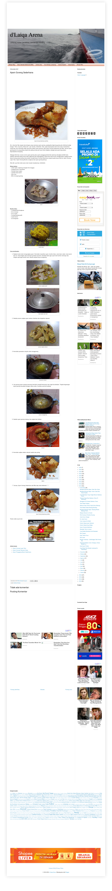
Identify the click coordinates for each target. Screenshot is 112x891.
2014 (80, 579)
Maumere (68, 805)
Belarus (25, 796)
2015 (80, 577)
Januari (82, 572)
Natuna (41, 807)
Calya (35, 797)
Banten (92, 794)
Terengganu (55, 817)
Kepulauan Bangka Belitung (85, 802)
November (82, 552)
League (83, 804)
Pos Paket (23, 812)
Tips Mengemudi (70, 817)
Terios (59, 817)
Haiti (85, 799)
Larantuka (77, 804)
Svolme (30, 817)
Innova (17, 800)
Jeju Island (66, 800)
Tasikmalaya (39, 817)
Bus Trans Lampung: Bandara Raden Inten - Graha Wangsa (92, 453)
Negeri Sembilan (47, 807)
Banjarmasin (68, 794)
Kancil (44, 802)
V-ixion (38, 819)
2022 (80, 475)
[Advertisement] (56, 14)
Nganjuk (52, 807)
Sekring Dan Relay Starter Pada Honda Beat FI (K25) (93, 433)
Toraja (75, 817)
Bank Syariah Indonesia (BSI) (83, 794)
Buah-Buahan (71, 796)
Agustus (82, 558)
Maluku (52, 805)
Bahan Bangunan (33, 794)
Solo (101, 814)
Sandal (26, 814)
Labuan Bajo (60, 804)
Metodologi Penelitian (90, 805)
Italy (41, 800)
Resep (18, 582)
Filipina (35, 799)
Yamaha (72, 819)
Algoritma (55, 793)
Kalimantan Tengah (17, 802)
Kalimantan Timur (24, 802)
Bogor (46, 796)
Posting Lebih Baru (15, 689)
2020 (80, 479)
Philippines (92, 810)
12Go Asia (89, 256)
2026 (80, 467)
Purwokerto (53, 812)
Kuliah (47, 804)
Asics (20, 794)
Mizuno (11, 807)
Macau (24, 805)
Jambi (47, 800)
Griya (79, 799)
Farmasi (24, 799)
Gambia (55, 799)
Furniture (49, 799)
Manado (60, 805)
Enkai (19, 799)
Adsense (20, 793)
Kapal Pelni (55, 802)
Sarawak (30, 814)
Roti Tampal (83, 533)
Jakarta (44, 800)
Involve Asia (33, 800)
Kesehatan (14, 804)
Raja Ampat (67, 812)
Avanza (27, 794)
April (81, 566)
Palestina (65, 809)
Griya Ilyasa (71, 64)
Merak (78, 805)
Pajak (42, 809)
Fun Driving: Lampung (50, 64)
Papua (76, 809)
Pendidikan (47, 811)
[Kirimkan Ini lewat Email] (31, 581)
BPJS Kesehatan (50, 796)
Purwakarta (48, 812)
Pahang (39, 809)
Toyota (85, 817)
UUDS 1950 (30, 819)
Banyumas (97, 794)
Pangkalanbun (72, 809)
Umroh (11, 819)
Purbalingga (43, 812)
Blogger (67, 872)
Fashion (28, 799)
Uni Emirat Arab (16, 819)
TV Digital (99, 817)
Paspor (24, 810)
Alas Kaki (35, 793)
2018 (80, 483)
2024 (80, 471)
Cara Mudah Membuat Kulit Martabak (89, 531)
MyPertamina (32, 807)
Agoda (26, 793)
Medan (71, 805)
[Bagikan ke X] (34, 581)
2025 (80, 469)
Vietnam (46, 819)
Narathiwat (37, 807)
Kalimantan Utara (31, 802)
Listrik (11, 805)
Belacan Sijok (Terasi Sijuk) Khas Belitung (90, 505)
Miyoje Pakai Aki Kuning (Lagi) (86, 264)
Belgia (28, 796)
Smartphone (92, 814)
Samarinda (23, 814)
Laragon (73, 804)
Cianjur (59, 797)
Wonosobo (58, 819)
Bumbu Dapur (27, 797)
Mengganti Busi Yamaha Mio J (92, 443)
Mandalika (64, 805)
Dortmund (88, 797)
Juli (81, 560)
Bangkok (64, 794)
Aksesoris (30, 793)
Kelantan (74, 802)
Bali (48, 794)
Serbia (64, 814)
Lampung (65, 804)
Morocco (18, 807)
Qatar (57, 812)
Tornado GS (80, 817)
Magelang (30, 805)
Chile (56, 797)
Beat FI (15, 796)
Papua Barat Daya (87, 809)
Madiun (26, 805)
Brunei (67, 796)
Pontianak (19, 812)
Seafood (34, 814)
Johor (83, 800)
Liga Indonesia (96, 804)
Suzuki (26, 817)
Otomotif (23, 809)
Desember (82, 487)
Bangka (60, 794)
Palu (68, 809)
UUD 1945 (24, 819)
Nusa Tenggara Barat (74, 807)
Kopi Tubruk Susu (84, 535)
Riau (80, 812)
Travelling (94, 817)
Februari (82, 570)
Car (87, 190)
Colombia (69, 797)
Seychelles (68, 814)
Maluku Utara (56, 805)
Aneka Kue (69, 793)
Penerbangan (65, 811)
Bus (79, 190)
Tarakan (35, 817)
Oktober (82, 554)
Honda (90, 799)
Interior (21, 800)
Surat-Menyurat (21, 817)
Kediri (70, 802)
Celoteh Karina (45, 797)
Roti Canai (82, 537)
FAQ (54, 868)
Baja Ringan (44, 794)
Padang (28, 809)
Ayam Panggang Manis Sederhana (22, 552)
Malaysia (43, 805)
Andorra (65, 793)
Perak (74, 811)
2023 (80, 473)
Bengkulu (36, 796)
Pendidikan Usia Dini (55, 811)
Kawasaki (63, 802)
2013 (80, 581)
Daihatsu (78, 797)
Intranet (28, 800)
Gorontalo (76, 799)
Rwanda (91, 812)
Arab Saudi (91, 793)
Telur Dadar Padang (84, 503)
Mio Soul (100, 805)
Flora (43, 799)
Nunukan (67, 807)
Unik (20, 819)
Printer (34, 812)
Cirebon (65, 797)
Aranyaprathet (96, 793)
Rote (82, 812)
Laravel (80, 804)
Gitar (63, 799)
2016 (80, 575)
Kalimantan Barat (94, 800)
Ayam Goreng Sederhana (86, 527)
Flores (46, 799)
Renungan (72, 812)
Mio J (96, 805)
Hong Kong (95, 799)
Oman (95, 807)
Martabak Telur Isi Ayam (86, 529)
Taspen (43, 817)
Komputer (35, 804)
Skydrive (82, 814)
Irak (36, 800)
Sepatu (57, 814)
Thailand (64, 817)
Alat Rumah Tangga (48, 793)
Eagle (92, 797)
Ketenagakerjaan (21, 804)
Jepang (74, 800)
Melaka (74, 805)
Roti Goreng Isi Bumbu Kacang (87, 515)
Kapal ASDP (49, 802)
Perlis (82, 810)
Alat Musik (39, 793)
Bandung (56, 794)
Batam (100, 794)
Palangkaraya (54, 809)
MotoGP (22, 807)
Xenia (66, 819)
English (16, 799)
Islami (38, 800)
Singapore (75, 814)
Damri (81, 797)
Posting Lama (68, 689)
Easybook (95, 797)
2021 (80, 477)
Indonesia (99, 799)
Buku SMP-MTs (20, 797)
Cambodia (39, 797)
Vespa (42, 819)
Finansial (39, 799)
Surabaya (15, 817)
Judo (86, 800)
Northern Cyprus (62, 807)
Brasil (64, 796)
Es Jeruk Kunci (83, 519)
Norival (57, 807)
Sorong (15, 815)
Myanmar (27, 807)
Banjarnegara (73, 794)
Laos (69, 804)
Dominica (84, 797)
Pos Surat (27, 812)
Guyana (82, 799)
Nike (55, 807)
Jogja (80, 800)
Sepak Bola (52, 814)
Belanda (22, 796)
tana (33, 817)
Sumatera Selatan (88, 815)
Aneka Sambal (84, 793)
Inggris (14, 800)
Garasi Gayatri (62, 64)
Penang (43, 810)
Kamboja (37, 802)
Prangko (31, 812)
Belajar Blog (12, 64)
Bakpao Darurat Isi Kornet (86, 513)
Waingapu (50, 819)
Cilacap (62, 797)
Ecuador (100, 797)
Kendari (77, 802)
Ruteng (88, 812)
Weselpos (54, 819)
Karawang (59, 802)
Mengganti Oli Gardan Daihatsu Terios (89, 501)
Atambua (23, 794)
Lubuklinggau (19, 805)
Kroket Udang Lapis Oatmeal (87, 523)
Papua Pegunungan (95, 809)
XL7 (68, 819)
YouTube (79, 819)
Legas (87, 804)
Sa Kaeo (95, 812)
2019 (80, 481)
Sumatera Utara (95, 815)
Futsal (52, 799)
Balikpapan (52, 794)
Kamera (41, 802)
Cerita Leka (39, 64)
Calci (32, 797)
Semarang (46, 814)
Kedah (67, 802)
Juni (81, 562)
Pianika (14, 812)
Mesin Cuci (82, 805)
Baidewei (39, 794)
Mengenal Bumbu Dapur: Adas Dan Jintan (90, 489)
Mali (50, 805)
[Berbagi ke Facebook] (35, 581)
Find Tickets (90, 253)
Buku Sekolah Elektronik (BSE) (25, 64)
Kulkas (56, 804)
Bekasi (19, 796)
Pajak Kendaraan (47, 809)
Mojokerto (15, 807)
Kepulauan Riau (95, 802)
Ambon (58, 793)
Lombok (15, 805)
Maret (81, 568)
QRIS (60, 812)
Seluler (42, 814)
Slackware (87, 814)
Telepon (47, 817)
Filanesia (32, 799)
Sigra (71, 814)
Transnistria (89, 817)
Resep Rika (80, 64)
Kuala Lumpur (41, 804)
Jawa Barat (51, 800)
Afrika (24, 793)
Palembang (60, 809)
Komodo (30, 804)
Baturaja (11, 796)
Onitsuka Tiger (99, 807)
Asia (18, 794)
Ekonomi (12, 799)
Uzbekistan (35, 819)
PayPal (27, 810)
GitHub (66, 799)
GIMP (61, 799)
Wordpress (62, 819)
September (83, 556)
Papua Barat (80, 809)
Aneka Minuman (77, 793)
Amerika (61, 793)
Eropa (22, 799)
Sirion (79, 814)
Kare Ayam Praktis (84, 546)
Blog (43, 796)
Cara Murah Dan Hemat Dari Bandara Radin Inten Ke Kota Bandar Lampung (92, 424)
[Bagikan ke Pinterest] (37, 581)
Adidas (13, 793)
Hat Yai (87, 799)
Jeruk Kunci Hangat (84, 517)
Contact (50, 868)
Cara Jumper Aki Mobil (85, 521)
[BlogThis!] (32, 581)
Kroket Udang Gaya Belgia (86, 525)
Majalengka (34, 805)
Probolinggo (38, 812)
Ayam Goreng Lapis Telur (19, 548)
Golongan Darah (71, 799)
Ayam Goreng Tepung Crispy (20, 550)
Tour (95, 190)
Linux (100, 804)
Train (83, 190)
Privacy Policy (59, 868)
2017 (80, 486)
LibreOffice (90, 804)
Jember (70, 800)
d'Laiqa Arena (26, 34)
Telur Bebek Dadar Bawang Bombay (88, 507)
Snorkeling (98, 814)
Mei (81, 564)
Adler (17, 793)
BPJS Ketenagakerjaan (58, 796)
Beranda (42, 689)
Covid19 (73, 797)
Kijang (27, 804)
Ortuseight (18, 809)
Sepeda (61, 814)
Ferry (91, 190)
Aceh (11, 793)
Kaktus (89, 800)
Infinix (11, 800)
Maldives (47, 805)
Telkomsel (51, 817)
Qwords (62, 812)
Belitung (32, 796)
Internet (25, 800)
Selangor (39, 814)
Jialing (77, 800)
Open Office (12, 809)
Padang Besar (34, 809)
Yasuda (75, 819)
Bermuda (40, 796)
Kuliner (15, 582)
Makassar (39, 805)
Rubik (85, 812)
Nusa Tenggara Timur (84, 807)
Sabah (98, 812)
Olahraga (90, 807)
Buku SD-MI (78, 796)
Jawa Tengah (56, 800)
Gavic (59, 799)
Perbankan (78, 811)
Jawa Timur (61, 800)
